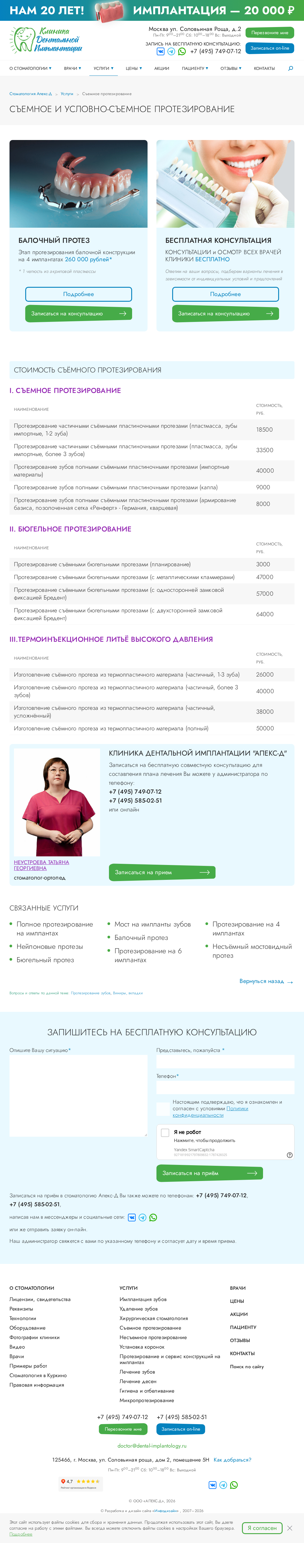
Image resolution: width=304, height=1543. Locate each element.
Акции (162, 68)
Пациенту (193, 68)
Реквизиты (21, 1309)
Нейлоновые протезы (50, 946)
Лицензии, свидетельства (40, 1299)
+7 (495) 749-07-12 (215, 51)
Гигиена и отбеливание (147, 1391)
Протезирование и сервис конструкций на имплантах (170, 1359)
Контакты (264, 68)
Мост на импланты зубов (153, 924)
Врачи (70, 68)
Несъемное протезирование (153, 1337)
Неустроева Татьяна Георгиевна (41, 865)
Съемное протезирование (150, 1328)
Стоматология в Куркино (38, 1375)
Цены (132, 68)
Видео (17, 1347)
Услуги (102, 68)
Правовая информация (37, 1385)
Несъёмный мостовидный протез (252, 950)
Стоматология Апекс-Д (31, 94)
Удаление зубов (139, 1309)
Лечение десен (138, 1381)
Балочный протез (54, 240)
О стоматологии (29, 68)
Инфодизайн (165, 1511)
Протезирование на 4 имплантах (246, 928)
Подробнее (78, 294)
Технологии (23, 1318)
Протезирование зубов (90, 993)
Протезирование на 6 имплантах (148, 955)
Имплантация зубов (143, 1299)
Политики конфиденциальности (210, 1112)
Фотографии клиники (35, 1337)
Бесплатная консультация (218, 240)
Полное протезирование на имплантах (55, 928)
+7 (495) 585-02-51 (35, 1204)
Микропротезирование (147, 1400)
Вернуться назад (262, 981)
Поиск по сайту (247, 1366)
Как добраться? (232, 1460)
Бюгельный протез (45, 959)
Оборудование (27, 1328)
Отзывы (229, 68)
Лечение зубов (137, 1372)
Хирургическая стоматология (154, 1318)
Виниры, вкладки (128, 993)
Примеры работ (28, 1366)
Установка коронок (142, 1347)
